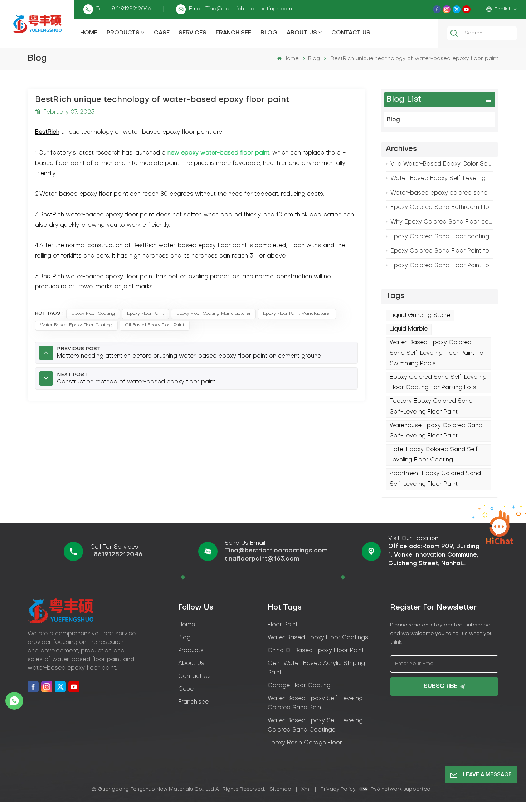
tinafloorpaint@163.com (262, 559)
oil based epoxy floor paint (154, 325)
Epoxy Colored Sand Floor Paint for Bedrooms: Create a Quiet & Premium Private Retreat (441, 251)
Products (123, 33)
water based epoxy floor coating (76, 325)
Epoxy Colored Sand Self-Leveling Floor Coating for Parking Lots (438, 383)
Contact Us (350, 33)
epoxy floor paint (145, 314)
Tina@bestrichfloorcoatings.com (276, 551)
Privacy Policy (338, 789)
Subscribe (441, 686)
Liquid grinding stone (420, 315)
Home (88, 33)
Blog (268, 33)
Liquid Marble (409, 329)
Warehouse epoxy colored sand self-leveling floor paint (436, 431)
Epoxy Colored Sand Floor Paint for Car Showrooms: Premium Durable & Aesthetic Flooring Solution (441, 266)
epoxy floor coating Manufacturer (213, 314)
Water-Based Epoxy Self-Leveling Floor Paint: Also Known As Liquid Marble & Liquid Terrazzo (441, 178)
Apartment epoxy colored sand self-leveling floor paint (435, 479)
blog (184, 638)
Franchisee (233, 33)
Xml (305, 789)
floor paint (283, 625)
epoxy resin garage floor (305, 743)
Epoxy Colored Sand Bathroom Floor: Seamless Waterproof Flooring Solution (441, 207)
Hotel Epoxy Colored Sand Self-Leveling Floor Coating (435, 455)
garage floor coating (299, 686)
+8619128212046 (116, 555)
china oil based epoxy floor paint (316, 651)
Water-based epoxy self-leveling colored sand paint (315, 703)
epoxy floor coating (93, 314)
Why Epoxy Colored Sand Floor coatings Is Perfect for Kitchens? (441, 222)
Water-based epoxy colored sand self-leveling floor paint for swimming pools (441, 193)
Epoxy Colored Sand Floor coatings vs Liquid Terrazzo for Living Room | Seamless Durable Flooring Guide (441, 237)
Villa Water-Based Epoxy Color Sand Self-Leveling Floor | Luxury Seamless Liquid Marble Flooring (441, 164)
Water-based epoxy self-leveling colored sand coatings (315, 725)
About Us (302, 33)
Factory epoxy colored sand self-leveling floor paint (431, 406)
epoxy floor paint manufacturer (297, 314)
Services (192, 33)
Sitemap (280, 789)
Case (162, 33)
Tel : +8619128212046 (123, 8)
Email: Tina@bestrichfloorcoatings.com (240, 8)
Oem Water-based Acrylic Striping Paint (316, 668)
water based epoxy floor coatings (318, 638)
